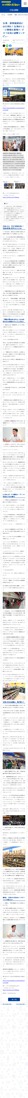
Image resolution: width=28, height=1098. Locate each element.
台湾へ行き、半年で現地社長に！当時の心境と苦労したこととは (14, 207)
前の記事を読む (7, 1004)
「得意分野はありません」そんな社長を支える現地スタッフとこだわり (14, 210)
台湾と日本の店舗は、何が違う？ (14, 217)
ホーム (3, 14)
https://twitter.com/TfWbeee (11, 197)
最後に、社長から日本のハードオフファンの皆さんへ (14, 219)
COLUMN (9, 14)
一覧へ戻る (14, 999)
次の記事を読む (20, 1004)
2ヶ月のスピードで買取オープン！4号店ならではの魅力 (13, 214)
